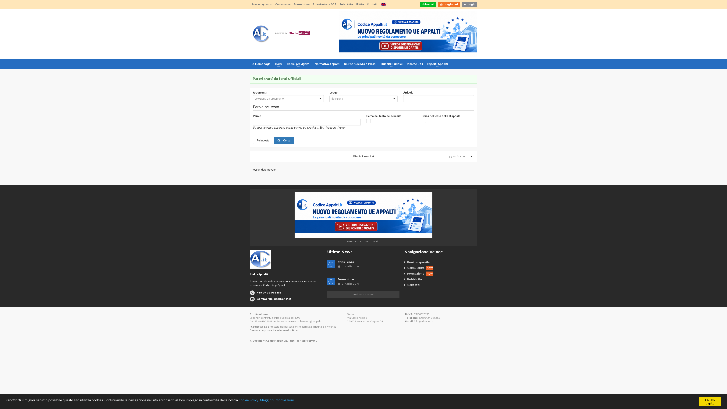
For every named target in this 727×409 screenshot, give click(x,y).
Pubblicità (346, 4)
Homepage (263, 64)
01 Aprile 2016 (350, 266)
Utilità (360, 4)
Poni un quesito (261, 4)
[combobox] (285, 98)
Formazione (302, 4)
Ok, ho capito (710, 401)
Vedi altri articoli (363, 294)
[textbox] (438, 98)
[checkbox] (368, 121)
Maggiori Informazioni (277, 400)
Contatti (372, 4)
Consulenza (283, 4)
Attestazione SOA (324, 4)
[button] (320, 98)
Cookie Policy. (249, 400)
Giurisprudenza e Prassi (360, 64)
